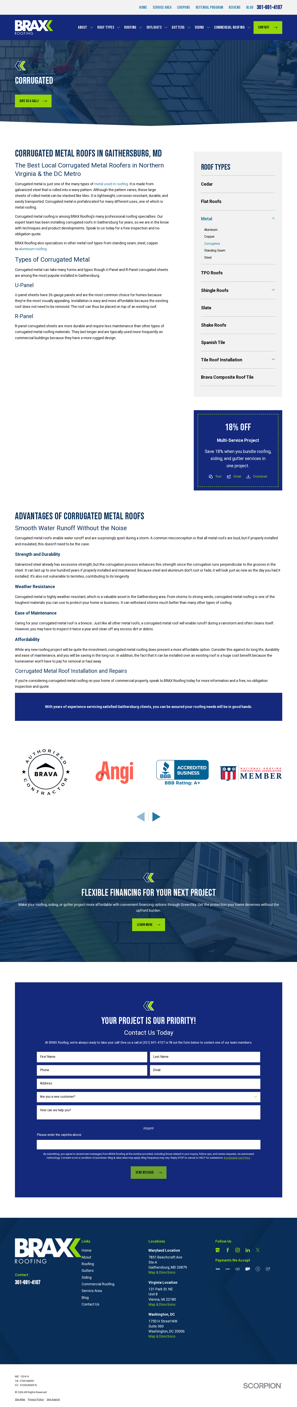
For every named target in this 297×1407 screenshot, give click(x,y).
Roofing (130, 27)
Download (260, 476)
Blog (250, 7)
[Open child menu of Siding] (208, 27)
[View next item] (156, 817)
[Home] (34, 27)
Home (143, 7)
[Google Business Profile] (217, 1250)
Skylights (154, 27)
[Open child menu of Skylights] (165, 27)
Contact (264, 27)
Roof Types (105, 27)
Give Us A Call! (29, 101)
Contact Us (90, 1304)
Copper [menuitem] (209, 236)
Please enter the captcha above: (59, 1135)
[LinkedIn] (247, 1250)
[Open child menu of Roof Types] (118, 27)
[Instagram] (237, 1250)
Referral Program (209, 7)
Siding (199, 27)
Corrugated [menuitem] (212, 244)
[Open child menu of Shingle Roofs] (273, 290)
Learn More (145, 925)
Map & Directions (162, 1272)
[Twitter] (258, 1250)
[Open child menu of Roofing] (140, 27)
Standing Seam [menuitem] (214, 250)
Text (218, 476)
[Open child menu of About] (91, 27)
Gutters (178, 27)
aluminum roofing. (33, 249)
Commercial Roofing (229, 27)
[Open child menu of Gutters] (188, 27)
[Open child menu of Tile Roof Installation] (273, 360)
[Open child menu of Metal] (273, 219)
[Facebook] (227, 1250)
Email (237, 476)
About (82, 27)
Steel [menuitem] (208, 257)
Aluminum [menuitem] (211, 230)
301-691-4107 (269, 7)
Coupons (183, 7)
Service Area (162, 7)
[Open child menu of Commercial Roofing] (249, 27)
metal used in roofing (111, 184)
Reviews (235, 7)
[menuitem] (238, 184)
